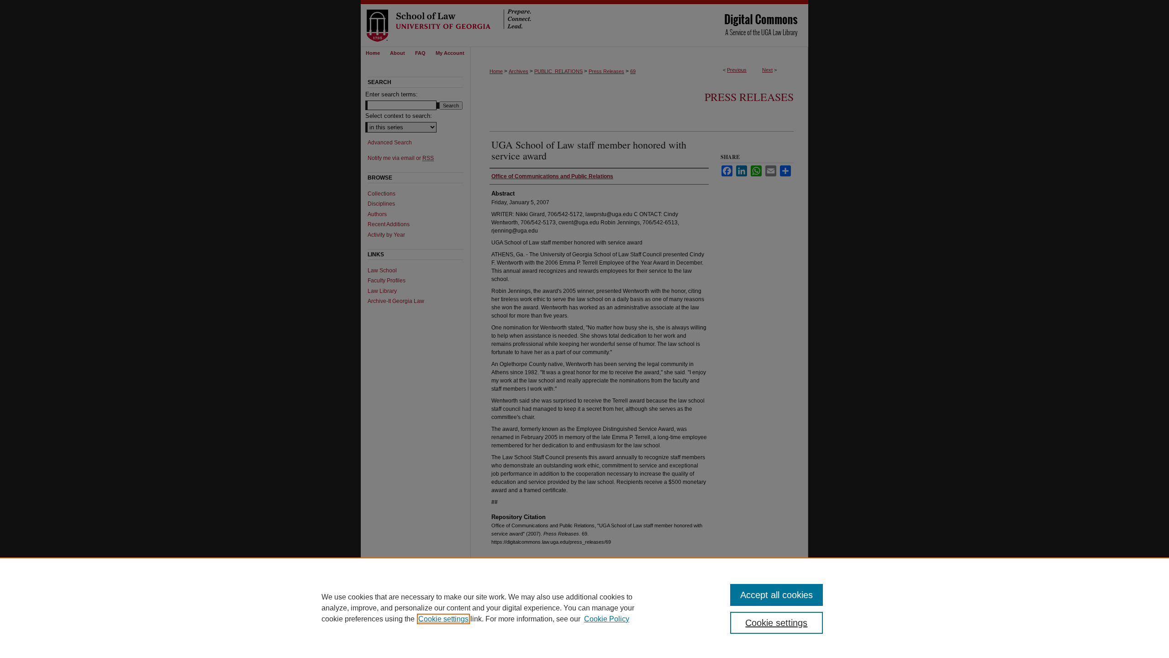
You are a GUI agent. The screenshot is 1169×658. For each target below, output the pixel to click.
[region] (584, 607)
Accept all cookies (776, 595)
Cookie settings (443, 619)
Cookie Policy (606, 619)
